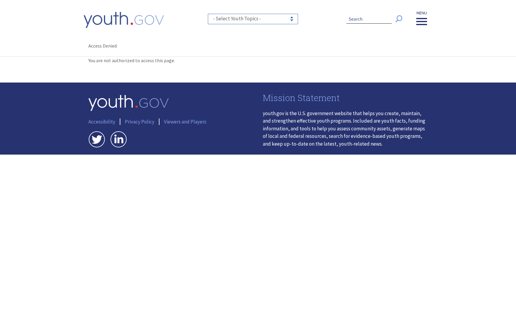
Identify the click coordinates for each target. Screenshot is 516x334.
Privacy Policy (139, 121)
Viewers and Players (185, 121)
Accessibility (101, 121)
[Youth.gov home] (124, 20)
